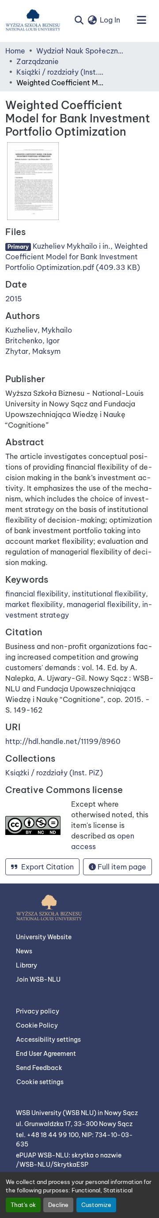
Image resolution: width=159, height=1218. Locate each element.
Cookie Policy (37, 1025)
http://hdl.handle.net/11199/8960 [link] (63, 741)
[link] (79, 257)
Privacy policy (37, 1011)
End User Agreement (46, 1054)
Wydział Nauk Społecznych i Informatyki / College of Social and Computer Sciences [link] (80, 50)
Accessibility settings (48, 1039)
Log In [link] (110, 19)
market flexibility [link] (34, 604)
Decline (58, 1204)
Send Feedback (39, 1068)
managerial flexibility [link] (102, 604)
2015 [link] (13, 298)
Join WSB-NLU (38, 979)
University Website (44, 937)
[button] (33, 20)
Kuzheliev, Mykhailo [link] (38, 330)
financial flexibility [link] (36, 593)
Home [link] (15, 50)
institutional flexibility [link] (109, 593)
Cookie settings (40, 1082)
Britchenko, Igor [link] (32, 340)
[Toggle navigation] (141, 19)
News (24, 951)
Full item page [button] (121, 866)
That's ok (23, 1204)
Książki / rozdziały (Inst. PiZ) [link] (60, 72)
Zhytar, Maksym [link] (33, 351)
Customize (96, 1204)
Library (26, 965)
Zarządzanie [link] (37, 61)
